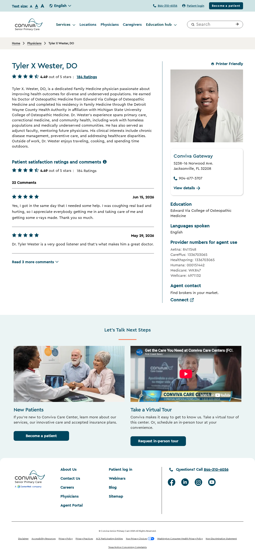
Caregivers (132, 24)
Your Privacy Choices (136, 539)
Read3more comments (33, 262)
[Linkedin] (185, 482)
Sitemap (116, 496)
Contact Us (70, 478)
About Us (68, 469)
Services (63, 24)
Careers (67, 487)
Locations (88, 24)
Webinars (117, 478)
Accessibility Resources (44, 539)
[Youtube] (212, 482)
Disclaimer (23, 539)
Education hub (159, 24)
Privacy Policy (66, 539)
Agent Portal (71, 505)
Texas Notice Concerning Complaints (127, 547)
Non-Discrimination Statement (221, 539)
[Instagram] (198, 482)
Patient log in (120, 469)
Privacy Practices (84, 539)
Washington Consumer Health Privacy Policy (180, 539)
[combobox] (215, 24)
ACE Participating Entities (109, 539)
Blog (113, 487)
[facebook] (171, 482)
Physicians (110, 24)
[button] (236, 24)
